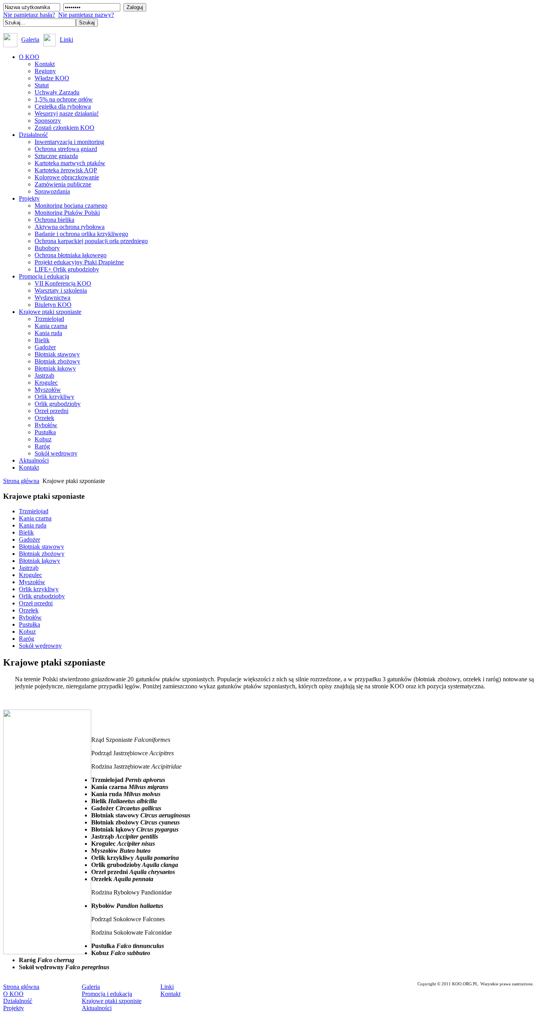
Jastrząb (44, 375)
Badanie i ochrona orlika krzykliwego (81, 234)
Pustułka (45, 432)
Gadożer (45, 347)
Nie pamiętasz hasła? (29, 14)
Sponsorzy (48, 120)
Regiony (45, 71)
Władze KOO (52, 78)
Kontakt (45, 64)
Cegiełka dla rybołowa (63, 106)
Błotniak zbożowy (57, 361)
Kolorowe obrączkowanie (67, 177)
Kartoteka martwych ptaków (70, 163)
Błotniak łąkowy (55, 368)
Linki (66, 39)
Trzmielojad (49, 318)
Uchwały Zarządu (57, 92)
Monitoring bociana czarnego (71, 205)
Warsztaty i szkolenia (61, 290)
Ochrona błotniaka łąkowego (71, 255)
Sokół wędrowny (56, 453)
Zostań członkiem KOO (64, 127)
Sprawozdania (52, 191)
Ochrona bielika (54, 219)
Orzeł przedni (51, 411)
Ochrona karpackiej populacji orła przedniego (91, 241)
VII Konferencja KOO (63, 283)
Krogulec (46, 382)
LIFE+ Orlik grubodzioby (67, 269)
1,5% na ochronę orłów (64, 99)
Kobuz (43, 439)
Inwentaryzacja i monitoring (69, 141)
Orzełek (44, 418)
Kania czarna (51, 326)
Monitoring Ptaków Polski (67, 212)
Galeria (30, 39)
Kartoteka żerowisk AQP (66, 170)
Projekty (13, 1008)
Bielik (42, 340)
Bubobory (47, 248)
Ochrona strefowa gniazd (66, 149)
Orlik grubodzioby (58, 403)
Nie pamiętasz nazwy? (86, 14)
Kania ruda (48, 333)
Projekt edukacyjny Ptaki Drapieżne (79, 262)
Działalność (17, 1001)
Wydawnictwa (52, 297)
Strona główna (21, 481)
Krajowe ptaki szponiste (112, 1001)
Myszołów (48, 389)
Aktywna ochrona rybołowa (70, 226)
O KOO (13, 993)
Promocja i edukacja (107, 993)
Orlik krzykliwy (54, 396)
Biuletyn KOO (53, 304)
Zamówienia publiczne (63, 184)
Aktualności (97, 1008)
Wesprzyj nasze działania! (67, 113)
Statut (42, 85)
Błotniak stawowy (57, 354)
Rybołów (46, 425)
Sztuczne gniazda (56, 156)
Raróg (42, 446)
